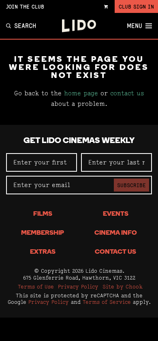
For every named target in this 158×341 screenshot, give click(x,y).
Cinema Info (115, 233)
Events (115, 214)
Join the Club (25, 6)
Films (42, 214)
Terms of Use (36, 286)
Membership (42, 233)
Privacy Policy (78, 286)
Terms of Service (107, 302)
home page (81, 93)
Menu (134, 26)
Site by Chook (122, 286)
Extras (43, 252)
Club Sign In (136, 6)
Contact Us (115, 252)
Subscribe (131, 185)
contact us (127, 93)
